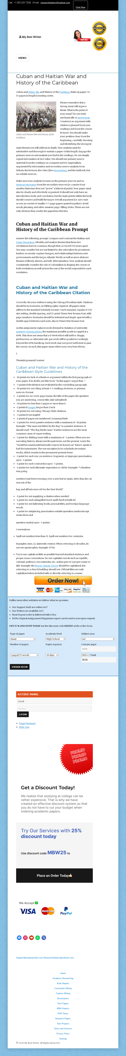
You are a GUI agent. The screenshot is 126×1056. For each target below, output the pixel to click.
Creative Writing (63, 993)
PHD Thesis (63, 1013)
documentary (60, 170)
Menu (22, 58)
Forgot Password (27, 723)
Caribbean (65, 92)
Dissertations (63, 998)
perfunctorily (84, 117)
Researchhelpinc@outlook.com (58, 957)
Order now (24, 727)
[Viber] (44, 938)
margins (32, 407)
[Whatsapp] (38, 938)
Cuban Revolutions (25, 242)
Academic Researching (63, 978)
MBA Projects (63, 1008)
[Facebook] (19, 938)
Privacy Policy (63, 1033)
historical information (26, 184)
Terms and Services (63, 1028)
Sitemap (63, 1039)
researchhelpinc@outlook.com (55, 2)
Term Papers (63, 1003)
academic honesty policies (29, 331)
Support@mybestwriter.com (29, 957)
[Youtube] (31, 938)
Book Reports (63, 983)
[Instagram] (25, 938)
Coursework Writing (63, 988)
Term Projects (63, 1024)
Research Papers (63, 1018)
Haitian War (33, 92)
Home (63, 973)
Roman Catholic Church (46, 565)
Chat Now (80, 7)
